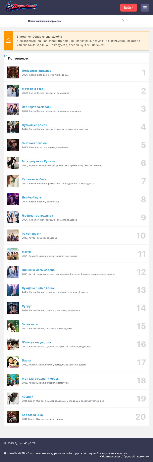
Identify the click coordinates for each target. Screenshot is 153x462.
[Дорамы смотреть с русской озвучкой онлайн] (24, 7)
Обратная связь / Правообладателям (124, 456)
